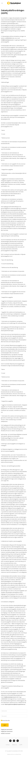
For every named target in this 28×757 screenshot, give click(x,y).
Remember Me (6, 720)
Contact (8, 744)
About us (14, 744)
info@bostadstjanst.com (7, 40)
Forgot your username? (7, 731)
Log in (4, 725)
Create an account (5, 733)
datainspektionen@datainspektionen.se (15, 704)
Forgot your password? (6, 729)
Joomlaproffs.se (17, 754)
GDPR (20, 744)
